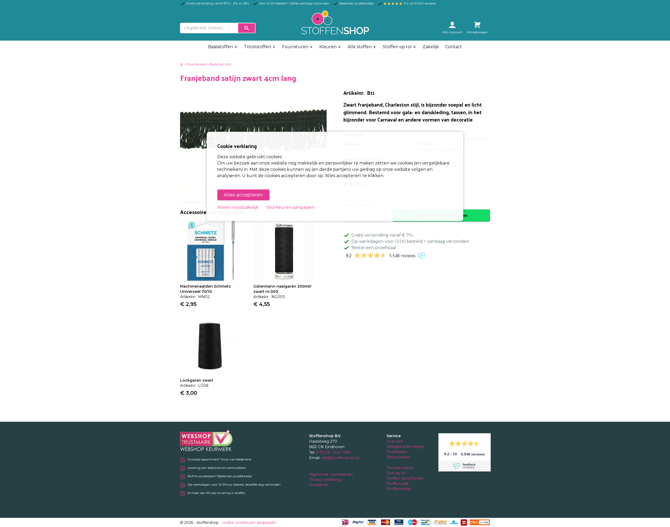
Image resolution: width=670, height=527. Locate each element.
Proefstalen (397, 451)
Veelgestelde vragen (405, 446)
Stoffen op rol (398, 46)
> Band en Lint (219, 64)
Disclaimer (319, 484)
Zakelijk (431, 46)
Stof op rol (396, 473)
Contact (453, 46)
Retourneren (398, 457)
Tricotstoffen (258, 46)
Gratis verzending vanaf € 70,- (382, 235)
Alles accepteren (243, 195)
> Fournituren (195, 64)
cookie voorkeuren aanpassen (249, 522)
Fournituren (295, 46)
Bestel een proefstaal (373, 247)
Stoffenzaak (398, 483)
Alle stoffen (360, 46)
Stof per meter (401, 467)
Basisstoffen (221, 46)
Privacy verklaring (325, 479)
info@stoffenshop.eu (340, 457)
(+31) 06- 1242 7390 (333, 452)
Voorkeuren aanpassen (290, 207)
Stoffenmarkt (399, 488)
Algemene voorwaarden (331, 474)
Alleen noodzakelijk (238, 207)
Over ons (395, 441)
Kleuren (328, 46)
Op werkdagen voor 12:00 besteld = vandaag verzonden (410, 241)
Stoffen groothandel (406, 478)
